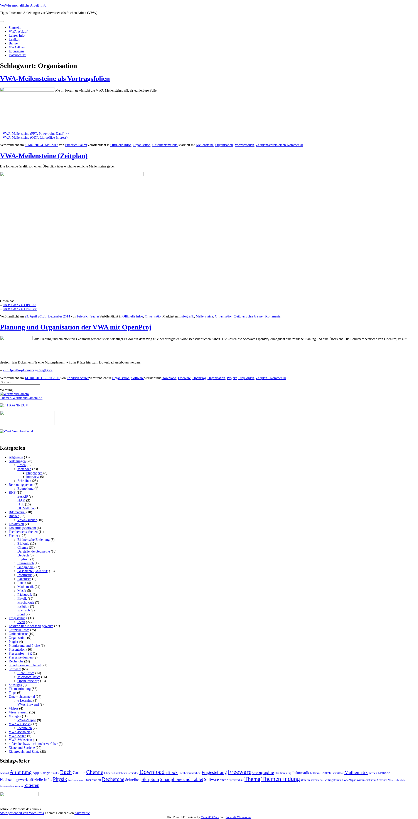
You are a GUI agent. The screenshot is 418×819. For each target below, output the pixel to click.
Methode (384, 773)
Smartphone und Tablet (25, 665)
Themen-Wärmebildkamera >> (21, 398)
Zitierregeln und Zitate (24, 751)
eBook (171, 772)
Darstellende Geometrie (33, 551)
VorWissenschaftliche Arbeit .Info (23, 5)
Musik (21, 590)
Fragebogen (34, 473)
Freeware (184, 378)
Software (137, 378)
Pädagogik (24, 594)
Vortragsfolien (244, 145)
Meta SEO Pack (210, 817)
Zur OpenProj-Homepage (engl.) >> (27, 370)
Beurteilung (25, 488)
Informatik (24, 575)
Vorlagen (15, 716)
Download (169, 378)
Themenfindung (20, 689)
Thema (252, 779)
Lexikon (14, 39)
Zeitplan (261, 145)
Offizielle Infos (120, 145)
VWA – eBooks (19, 724)
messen (373, 773)
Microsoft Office (28, 677)
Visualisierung (18, 712)
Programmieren (76, 780)
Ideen (21, 622)
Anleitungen (17, 461)
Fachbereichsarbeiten (23, 532)
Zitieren (31, 785)
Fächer (13, 535)
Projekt (232, 378)
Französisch (25, 563)
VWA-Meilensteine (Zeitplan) (44, 156)
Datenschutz (17, 55)
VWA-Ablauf (18, 31)
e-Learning (24, 700)
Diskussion (16, 524)
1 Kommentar (276, 378)
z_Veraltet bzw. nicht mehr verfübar (33, 744)
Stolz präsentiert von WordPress (22, 813)
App (36, 773)
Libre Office (25, 673)
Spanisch (23, 610)
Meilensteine (205, 145)
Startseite (15, 27)
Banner (14, 43)
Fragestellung (18, 618)
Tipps (12, 692)
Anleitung (21, 772)
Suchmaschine (236, 779)
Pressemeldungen (21, 657)
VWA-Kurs (17, 47)
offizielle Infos (40, 779)
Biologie (23, 543)
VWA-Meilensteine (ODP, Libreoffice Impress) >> (37, 137)
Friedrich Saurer (76, 145)
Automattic (82, 813)
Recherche (16, 661)
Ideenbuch (24, 728)
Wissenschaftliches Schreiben (372, 779)
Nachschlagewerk (14, 779)
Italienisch (24, 579)
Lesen (21, 465)
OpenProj (199, 378)
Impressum (16, 51)
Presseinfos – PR (20, 653)
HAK (21, 500)
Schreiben (24, 481)
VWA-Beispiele (19, 732)
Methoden (24, 469)
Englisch (23, 559)
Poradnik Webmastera (238, 817)
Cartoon (79, 772)
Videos (13, 708)
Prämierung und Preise (24, 645)
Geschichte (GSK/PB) (32, 571)
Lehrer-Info (17, 35)
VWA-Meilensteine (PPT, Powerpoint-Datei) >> (36, 133)
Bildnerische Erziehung (33, 539)
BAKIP (22, 496)
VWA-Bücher (27, 520)
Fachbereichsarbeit (190, 773)
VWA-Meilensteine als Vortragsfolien (55, 78)
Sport (21, 614)
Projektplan (246, 378)
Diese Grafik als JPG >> (19, 305)
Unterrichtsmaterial (165, 145)
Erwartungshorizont (22, 528)
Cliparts (108, 773)
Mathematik (25, 587)
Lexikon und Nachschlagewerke (31, 626)
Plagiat (13, 641)
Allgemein (16, 457)
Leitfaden (315, 773)
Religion (23, 606)
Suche (224, 779)
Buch (66, 772)
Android (4, 773)
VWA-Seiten (17, 736)
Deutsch (23, 555)
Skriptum (150, 779)
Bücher (14, 516)
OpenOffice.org (28, 681)
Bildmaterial (17, 512)
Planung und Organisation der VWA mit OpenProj (75, 327)
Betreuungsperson (21, 484)
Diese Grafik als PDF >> (20, 309)
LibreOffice (338, 773)
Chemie (22, 547)
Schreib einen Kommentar (285, 145)
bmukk (55, 773)
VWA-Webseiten (20, 740)
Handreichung (283, 773)
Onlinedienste (18, 634)
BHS (12, 492)
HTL (20, 504)
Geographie (25, 567)
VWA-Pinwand (28, 704)
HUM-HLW (26, 508)
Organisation (141, 145)
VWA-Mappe (26, 720)
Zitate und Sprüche (22, 747)
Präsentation (17, 649)
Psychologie (25, 602)
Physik (22, 598)
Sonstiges (15, 685)
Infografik (187, 316)
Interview (32, 477)
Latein (21, 583)
